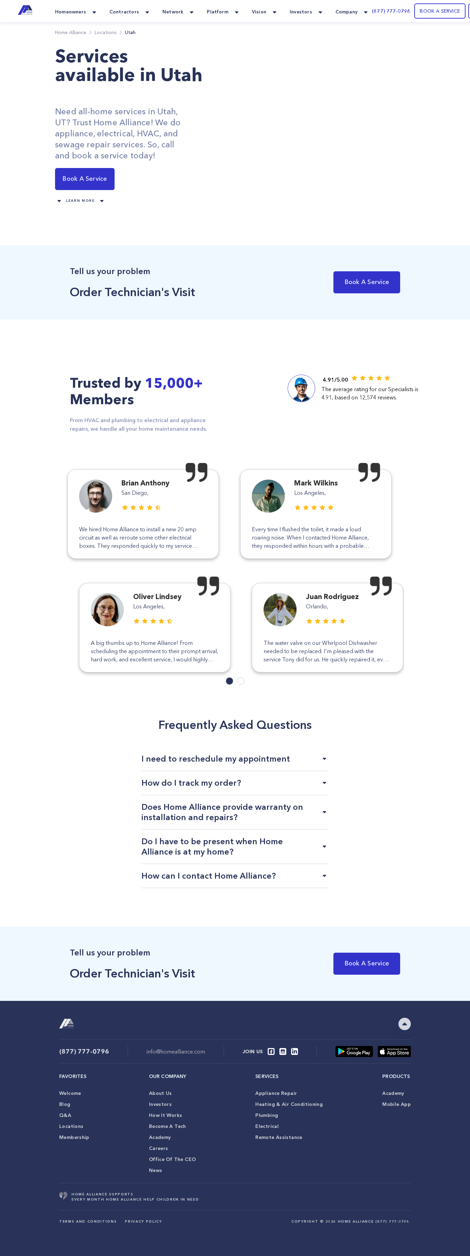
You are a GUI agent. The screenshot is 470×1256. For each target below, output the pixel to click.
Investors (160, 1104)
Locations (71, 1126)
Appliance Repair (276, 1093)
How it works (165, 1115)
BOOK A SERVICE (440, 11)
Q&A (65, 1115)
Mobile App (396, 1104)
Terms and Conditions (88, 1221)
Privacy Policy (143, 1221)
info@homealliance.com (176, 1051)
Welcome (70, 1093)
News (155, 1170)
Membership (74, 1137)
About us (160, 1093)
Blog (65, 1104)
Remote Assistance (278, 1137)
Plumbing (266, 1115)
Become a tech (167, 1126)
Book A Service (84, 178)
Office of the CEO (172, 1159)
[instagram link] (282, 1051)
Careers (158, 1148)
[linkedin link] (294, 1051)
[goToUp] (404, 1024)
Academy (160, 1137)
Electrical (267, 1126)
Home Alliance (70, 32)
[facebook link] (271, 1051)
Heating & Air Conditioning (289, 1104)
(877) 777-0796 (391, 11)
